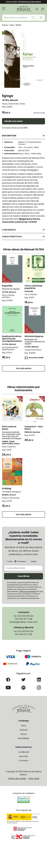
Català (9, 561)
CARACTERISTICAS (12, 236)
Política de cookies (17, 778)
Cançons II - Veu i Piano (34, 427)
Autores (23, 729)
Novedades (23, 738)
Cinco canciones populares (33, 287)
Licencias (23, 756)
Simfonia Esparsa (34, 336)
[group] (23, 58)
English (33, 561)
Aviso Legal (33, 778)
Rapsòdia (7, 285)
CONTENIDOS (9, 229)
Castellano (21, 561)
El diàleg (6, 488)
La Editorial (23, 752)
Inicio (23, 725)
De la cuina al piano (9, 427)
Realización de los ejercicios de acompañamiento (12, 338)
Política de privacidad (27, 591)
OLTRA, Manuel (10, 100)
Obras (23, 734)
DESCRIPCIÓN (9, 135)
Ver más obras (23, 368)
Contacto (23, 760)
